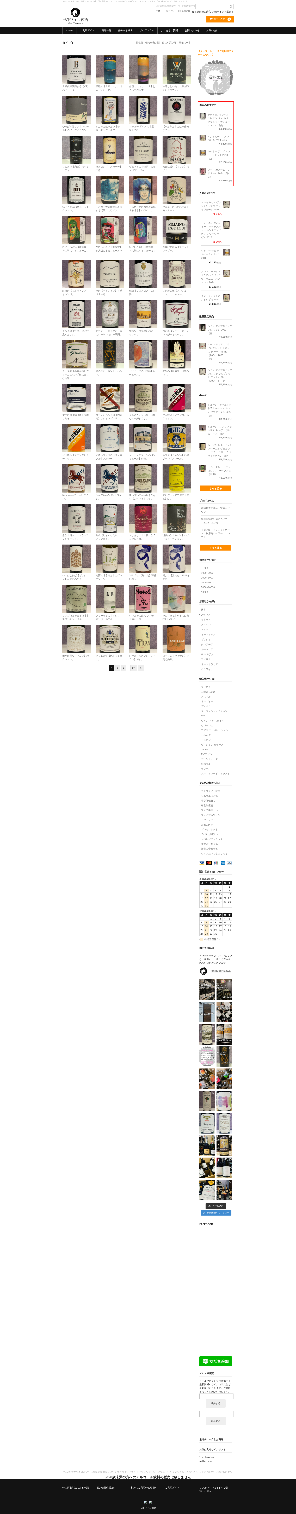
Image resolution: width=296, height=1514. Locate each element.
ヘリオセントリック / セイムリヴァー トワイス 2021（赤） (176, 552)
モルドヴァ (207, 654)
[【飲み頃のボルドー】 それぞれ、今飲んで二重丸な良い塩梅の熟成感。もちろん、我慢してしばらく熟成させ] (224, 1123)
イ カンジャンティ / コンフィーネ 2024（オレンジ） (77, 223)
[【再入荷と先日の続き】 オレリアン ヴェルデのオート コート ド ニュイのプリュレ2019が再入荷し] (207, 1190)
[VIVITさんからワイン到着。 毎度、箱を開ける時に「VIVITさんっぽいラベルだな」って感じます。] (207, 1078)
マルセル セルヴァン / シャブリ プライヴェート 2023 (211, 206)
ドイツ (204, 629)
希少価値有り (208, 800)
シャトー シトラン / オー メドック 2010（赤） (143, 632)
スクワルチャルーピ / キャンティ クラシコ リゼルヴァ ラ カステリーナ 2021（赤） (77, 144)
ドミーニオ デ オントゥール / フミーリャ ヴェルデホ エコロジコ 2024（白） (110, 593)
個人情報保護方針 (106, 1487)
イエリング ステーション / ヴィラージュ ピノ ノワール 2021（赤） (76, 391)
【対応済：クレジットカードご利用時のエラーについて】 (215, 533)
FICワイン (206, 754)
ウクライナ (207, 669)
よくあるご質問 (169, 30)
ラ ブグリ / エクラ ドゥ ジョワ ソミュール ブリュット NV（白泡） (144, 433)
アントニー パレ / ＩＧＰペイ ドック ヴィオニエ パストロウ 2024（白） (77, 349)
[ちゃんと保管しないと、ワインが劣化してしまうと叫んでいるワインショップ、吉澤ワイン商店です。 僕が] (224, 1012)
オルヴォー (207, 701)
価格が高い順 (169, 42)
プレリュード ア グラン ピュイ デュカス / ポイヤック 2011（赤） (77, 309)
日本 (203, 609)
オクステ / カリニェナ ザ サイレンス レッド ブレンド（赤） (144, 62)
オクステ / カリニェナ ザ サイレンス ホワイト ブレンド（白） (110, 62)
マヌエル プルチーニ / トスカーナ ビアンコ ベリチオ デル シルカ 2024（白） (110, 185)
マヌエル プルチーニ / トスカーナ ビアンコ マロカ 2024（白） (144, 183)
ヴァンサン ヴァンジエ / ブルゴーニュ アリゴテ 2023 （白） (176, 62)
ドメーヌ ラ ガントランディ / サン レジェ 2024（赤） (177, 632)
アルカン (206, 739)
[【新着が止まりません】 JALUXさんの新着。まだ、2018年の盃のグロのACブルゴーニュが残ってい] (207, 1123)
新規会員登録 (184, 11)
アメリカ (206, 659)
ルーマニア (207, 649)
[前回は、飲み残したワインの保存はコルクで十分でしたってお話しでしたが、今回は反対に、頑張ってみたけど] (224, 989)
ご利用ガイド (87, 30)
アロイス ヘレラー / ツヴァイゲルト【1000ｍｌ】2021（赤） (176, 103)
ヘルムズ (206, 735)
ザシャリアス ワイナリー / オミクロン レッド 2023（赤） (76, 552)
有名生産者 (207, 805)
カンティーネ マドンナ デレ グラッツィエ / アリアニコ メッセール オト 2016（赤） (110, 513)
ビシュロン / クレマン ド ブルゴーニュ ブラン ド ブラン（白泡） (77, 632)
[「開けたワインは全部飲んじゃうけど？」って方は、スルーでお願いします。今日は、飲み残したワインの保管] (207, 1012)
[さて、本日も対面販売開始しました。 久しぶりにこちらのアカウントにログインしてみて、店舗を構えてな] (224, 1078)
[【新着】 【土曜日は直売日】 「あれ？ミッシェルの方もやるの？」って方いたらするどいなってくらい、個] (224, 1168)
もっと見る (215, 488)
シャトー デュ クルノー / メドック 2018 (210, 254)
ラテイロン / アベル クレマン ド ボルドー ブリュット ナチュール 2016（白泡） (77, 185)
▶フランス (204, 614)
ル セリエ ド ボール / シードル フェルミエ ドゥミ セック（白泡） (76, 592)
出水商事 (206, 763)
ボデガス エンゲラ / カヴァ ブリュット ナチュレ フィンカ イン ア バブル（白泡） (177, 513)
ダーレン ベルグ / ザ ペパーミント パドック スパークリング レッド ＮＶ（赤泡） (110, 393)
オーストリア (208, 634)
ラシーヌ (206, 768)
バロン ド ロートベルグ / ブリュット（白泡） (110, 632)
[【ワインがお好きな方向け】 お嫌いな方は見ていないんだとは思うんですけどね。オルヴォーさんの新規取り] (207, 1168)
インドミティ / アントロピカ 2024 (210, 297)
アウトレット (208, 819)
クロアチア (207, 644)
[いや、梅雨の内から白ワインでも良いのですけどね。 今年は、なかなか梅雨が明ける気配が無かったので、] (207, 1034)
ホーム (69, 30)
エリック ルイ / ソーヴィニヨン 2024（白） (77, 101)
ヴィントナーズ (209, 759)
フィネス (206, 687)
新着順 (139, 42)
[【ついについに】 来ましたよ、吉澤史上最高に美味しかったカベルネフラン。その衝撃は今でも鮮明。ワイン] (224, 1101)
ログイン (170, 11)
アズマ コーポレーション (214, 730)
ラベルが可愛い (209, 834)
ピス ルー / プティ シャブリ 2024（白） (177, 221)
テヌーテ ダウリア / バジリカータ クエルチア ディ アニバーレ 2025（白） (176, 473)
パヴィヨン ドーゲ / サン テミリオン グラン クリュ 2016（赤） (177, 267)
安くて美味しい (209, 810)
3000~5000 (207, 582)
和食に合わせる (209, 843)
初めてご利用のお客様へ (144, 1487)
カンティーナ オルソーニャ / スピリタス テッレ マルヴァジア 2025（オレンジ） (76, 268)
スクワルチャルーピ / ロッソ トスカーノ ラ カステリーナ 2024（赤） (110, 144)
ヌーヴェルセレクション (214, 711)
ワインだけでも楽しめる (214, 853)
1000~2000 (207, 572)
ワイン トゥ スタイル (212, 720)
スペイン (206, 624)
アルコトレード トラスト (215, 773)
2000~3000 (207, 577)
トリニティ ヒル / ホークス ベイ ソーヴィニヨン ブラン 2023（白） (110, 268)
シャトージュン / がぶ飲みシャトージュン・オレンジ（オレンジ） (77, 431)
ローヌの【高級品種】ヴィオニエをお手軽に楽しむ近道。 (75, 375)
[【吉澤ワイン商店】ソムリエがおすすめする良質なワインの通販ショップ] (75, 22)
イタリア (206, 619)
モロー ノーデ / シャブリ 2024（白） (177, 345)
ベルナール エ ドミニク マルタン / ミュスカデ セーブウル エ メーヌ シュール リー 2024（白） (143, 394)
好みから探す (125, 30)
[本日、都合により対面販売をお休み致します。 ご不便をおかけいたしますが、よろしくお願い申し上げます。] (207, 989)
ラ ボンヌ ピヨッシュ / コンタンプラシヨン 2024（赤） (143, 347)
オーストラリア (209, 664)
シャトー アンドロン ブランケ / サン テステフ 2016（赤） (143, 267)
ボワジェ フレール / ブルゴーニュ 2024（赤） (77, 62)
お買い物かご (213, 30)
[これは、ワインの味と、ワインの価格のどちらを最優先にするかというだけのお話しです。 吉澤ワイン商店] (224, 1056)
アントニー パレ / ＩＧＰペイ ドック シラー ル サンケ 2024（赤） (177, 307)
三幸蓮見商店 (208, 691)
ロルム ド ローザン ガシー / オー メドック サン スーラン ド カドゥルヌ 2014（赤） (110, 309)
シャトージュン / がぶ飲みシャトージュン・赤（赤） (177, 391)
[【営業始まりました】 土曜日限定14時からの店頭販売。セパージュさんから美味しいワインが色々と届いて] (224, 1190)
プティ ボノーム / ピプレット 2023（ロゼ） (177, 590)
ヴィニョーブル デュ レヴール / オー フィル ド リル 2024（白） (143, 103)
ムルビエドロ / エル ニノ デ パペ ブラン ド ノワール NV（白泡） (177, 431)
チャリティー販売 (210, 791)
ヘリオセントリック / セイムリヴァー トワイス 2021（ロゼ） (143, 552)
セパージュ (207, 725)
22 (133, 668)
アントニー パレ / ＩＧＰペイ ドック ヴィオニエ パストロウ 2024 (211, 277)
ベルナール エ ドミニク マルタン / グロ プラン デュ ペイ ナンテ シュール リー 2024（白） (144, 474)
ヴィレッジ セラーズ (212, 744)
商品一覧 (106, 30)
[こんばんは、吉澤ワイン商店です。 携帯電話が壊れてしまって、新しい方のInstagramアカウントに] (207, 1101)
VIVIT (204, 715)
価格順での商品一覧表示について (215, 510)
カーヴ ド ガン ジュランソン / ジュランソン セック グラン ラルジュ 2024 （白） (110, 553)
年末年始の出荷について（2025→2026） (214, 521)
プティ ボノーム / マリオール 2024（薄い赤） (143, 592)
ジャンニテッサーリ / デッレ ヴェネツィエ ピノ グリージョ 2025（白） (144, 144)
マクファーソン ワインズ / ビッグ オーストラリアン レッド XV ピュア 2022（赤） (110, 349)
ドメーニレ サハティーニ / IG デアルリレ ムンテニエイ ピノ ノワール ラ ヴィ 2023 (211, 230)
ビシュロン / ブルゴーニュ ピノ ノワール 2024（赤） (177, 143)
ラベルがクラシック (212, 839)
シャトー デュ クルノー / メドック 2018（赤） (144, 307)
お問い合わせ (192, 30)
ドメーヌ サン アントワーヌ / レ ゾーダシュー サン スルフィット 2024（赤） (110, 433)
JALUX (204, 749)
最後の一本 (185, 42)
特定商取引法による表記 (75, 1487)
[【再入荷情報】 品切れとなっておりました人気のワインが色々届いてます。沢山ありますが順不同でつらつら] (224, 1145)
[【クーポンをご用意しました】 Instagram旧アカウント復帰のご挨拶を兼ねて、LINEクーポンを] (207, 1056)
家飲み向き (207, 824)
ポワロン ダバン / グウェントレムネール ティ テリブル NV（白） (110, 103)
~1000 (204, 568)
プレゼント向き (209, 829)
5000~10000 (208, 587)
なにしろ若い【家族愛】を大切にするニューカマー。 (75, 251)
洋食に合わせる (209, 848)
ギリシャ (206, 639)
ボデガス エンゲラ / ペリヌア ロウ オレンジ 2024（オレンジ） (77, 471)
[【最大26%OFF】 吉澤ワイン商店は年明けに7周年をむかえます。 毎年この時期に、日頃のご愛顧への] (207, 1145)
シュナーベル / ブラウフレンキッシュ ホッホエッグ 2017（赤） (76, 511)
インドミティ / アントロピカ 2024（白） (177, 181)
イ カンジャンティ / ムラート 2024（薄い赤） (110, 223)
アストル (206, 696)
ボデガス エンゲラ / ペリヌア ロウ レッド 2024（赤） (110, 471)
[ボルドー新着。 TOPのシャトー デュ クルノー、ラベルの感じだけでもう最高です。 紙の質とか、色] (224, 1034)
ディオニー (207, 706)
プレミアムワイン (210, 815)
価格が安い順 (152, 42)
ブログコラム (147, 30)
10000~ (205, 592)
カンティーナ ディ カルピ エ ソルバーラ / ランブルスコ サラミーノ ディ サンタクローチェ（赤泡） (143, 515)
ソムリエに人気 (209, 795)
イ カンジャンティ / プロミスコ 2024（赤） (143, 221)
